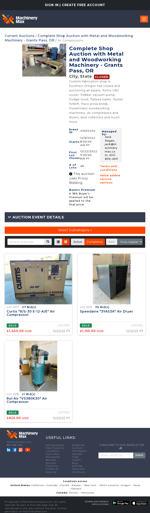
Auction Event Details (37, 217)
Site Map (77, 466)
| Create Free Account (82, 5)
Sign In (52, 5)
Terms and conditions (108, 168)
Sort (112, 241)
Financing (52, 466)
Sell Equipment (55, 445)
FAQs (75, 457)
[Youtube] (27, 449)
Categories (78, 445)
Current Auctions (20, 36)
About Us (51, 472)
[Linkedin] (9, 449)
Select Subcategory (74, 230)
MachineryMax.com (19, 442)
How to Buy (53, 454)
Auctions (77, 448)
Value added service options (110, 179)
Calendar (77, 454)
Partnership (53, 457)
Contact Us (52, 469)
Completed (94, 242)
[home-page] (20, 19)
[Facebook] (15, 449)
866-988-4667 (15, 445)
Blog (75, 463)
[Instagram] (21, 449)
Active (77, 242)
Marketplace (79, 451)
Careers (76, 460)
